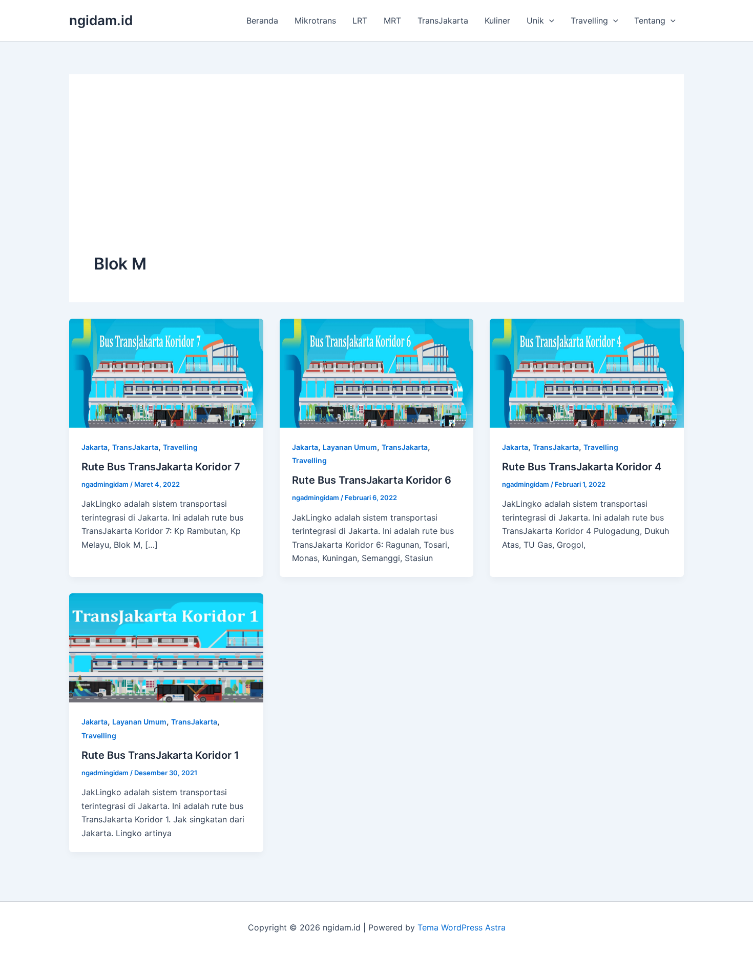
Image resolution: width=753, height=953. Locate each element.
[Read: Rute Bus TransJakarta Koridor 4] (587, 372)
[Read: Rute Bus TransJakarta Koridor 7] (166, 372)
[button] (549, 20)
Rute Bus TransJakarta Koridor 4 (581, 467)
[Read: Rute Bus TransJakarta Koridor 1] (166, 647)
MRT (392, 20)
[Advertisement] (376, 175)
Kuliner (497, 20)
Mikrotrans (315, 20)
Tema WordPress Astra (461, 927)
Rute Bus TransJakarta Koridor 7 (160, 467)
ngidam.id (101, 20)
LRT (359, 20)
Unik (535, 20)
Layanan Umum (350, 447)
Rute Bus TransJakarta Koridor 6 (371, 480)
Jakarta (94, 447)
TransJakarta (442, 20)
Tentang (649, 20)
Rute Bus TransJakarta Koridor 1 (160, 755)
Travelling (589, 20)
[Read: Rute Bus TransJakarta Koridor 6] (377, 372)
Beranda (262, 20)
